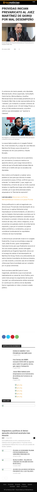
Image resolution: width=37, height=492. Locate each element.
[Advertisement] (18, 72)
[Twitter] (8, 337)
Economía (10, 484)
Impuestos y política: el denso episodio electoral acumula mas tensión (16, 433)
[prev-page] (3, 478)
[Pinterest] (12, 337)
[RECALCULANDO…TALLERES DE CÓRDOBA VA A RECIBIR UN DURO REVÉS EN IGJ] (6, 462)
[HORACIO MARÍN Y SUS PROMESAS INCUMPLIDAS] (7, 353)
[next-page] (6, 478)
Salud (18, 486)
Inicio (4, 484)
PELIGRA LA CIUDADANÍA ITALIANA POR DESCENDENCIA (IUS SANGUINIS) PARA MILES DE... (23, 452)
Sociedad (12, 486)
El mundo (17, 484)
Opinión (30, 484)
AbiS (3, 438)
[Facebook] (4, 337)
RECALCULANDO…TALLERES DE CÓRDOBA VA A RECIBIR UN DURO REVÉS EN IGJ (23, 461)
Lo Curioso (24, 486)
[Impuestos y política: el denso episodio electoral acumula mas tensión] (18, 416)
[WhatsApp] (17, 337)
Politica (24, 484)
